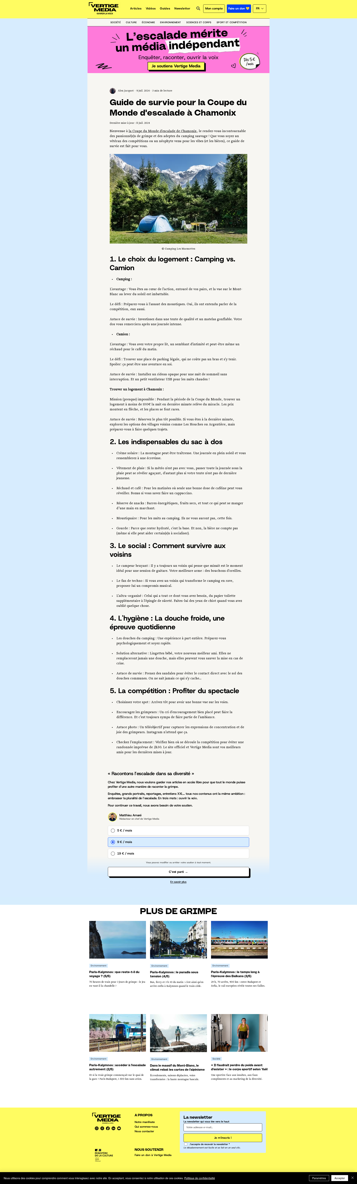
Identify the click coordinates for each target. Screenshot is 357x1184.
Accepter (340, 1178)
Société (216, 1058)
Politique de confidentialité (199, 1178)
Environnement (98, 965)
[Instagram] (97, 1128)
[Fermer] (352, 1178)
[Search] (198, 8)
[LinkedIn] (113, 1128)
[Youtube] (119, 1128)
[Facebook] (108, 1128)
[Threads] (102, 1128)
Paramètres (319, 1178)
